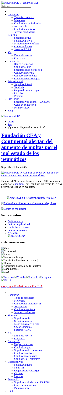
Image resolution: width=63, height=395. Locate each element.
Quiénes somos (15, 221)
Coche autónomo (23, 46)
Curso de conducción (25, 104)
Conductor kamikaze (24, 29)
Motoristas (19, 20)
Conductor (13, 14)
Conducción (14, 61)
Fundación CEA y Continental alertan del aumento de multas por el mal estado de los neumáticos (29, 147)
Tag (10, 124)
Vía (9, 52)
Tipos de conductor (24, 17)
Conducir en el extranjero (27, 78)
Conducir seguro (22, 66)
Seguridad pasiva (23, 40)
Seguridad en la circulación (28, 69)
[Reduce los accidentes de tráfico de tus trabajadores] (31, 203)
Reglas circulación (23, 64)
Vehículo (12, 34)
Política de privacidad (19, 224)
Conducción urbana (24, 72)
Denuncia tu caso (23, 55)
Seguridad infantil (23, 84)
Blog (10, 110)
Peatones (18, 96)
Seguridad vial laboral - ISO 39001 (32, 101)
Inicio (11, 121)
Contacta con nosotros (19, 227)
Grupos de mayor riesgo (26, 90)
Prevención (13, 98)
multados (19, 184)
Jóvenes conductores (24, 32)
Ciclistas (18, 93)
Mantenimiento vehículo (26, 43)
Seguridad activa (22, 37)
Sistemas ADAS (22, 49)
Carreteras (19, 58)
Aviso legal (13, 233)
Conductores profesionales (27, 23)
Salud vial (19, 87)
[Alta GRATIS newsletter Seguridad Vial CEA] (31, 197)
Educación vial (15, 81)
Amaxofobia (20, 26)
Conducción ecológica (25, 75)
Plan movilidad (22, 107)
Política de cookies (17, 230)
